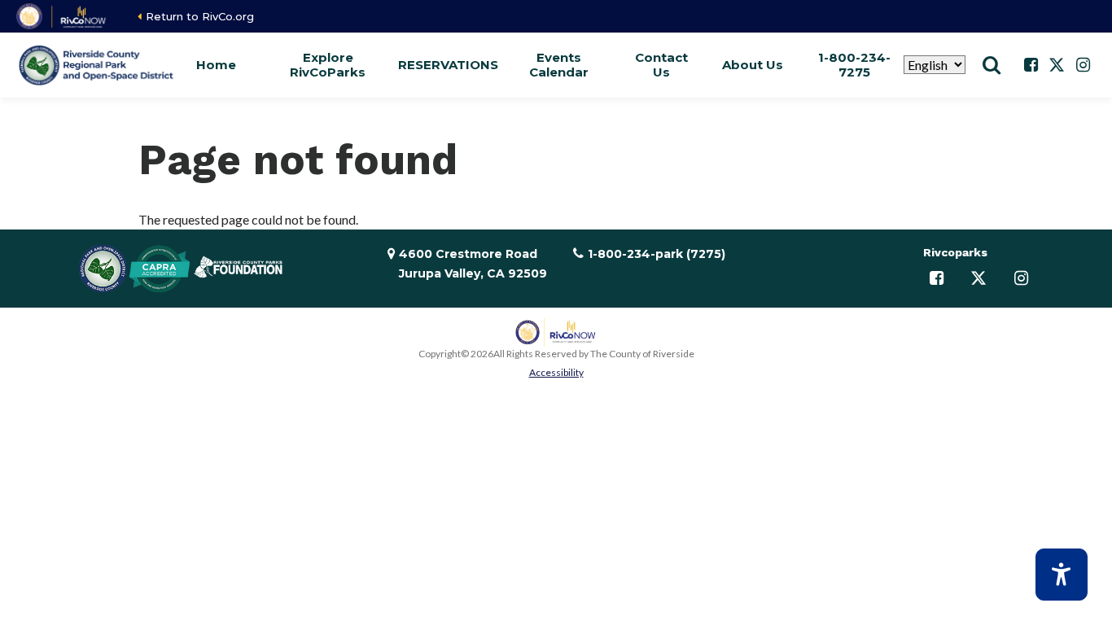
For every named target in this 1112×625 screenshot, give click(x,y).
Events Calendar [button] (559, 65)
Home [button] (216, 64)
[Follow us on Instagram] (1083, 65)
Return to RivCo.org (200, 16)
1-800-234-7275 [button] (854, 65)
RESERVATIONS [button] (448, 64)
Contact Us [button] (661, 65)
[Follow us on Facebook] (1031, 65)
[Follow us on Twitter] (1057, 65)
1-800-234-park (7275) (656, 254)
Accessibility (556, 372)
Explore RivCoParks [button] (328, 65)
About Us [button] (752, 64)
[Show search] (991, 65)
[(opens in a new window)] (62, 16)
